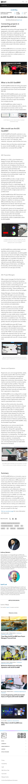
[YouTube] (24, 737)
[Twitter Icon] (10, 519)
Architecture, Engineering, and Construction (6, 13)
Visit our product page (7, 511)
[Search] (23, 2)
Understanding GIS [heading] (5, 746)
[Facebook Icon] (13, 519)
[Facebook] (19, 734)
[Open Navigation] (26, 2)
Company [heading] (3, 749)
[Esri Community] (19, 737)
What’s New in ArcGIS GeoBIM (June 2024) (11, 723)
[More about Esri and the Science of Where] (3, 736)
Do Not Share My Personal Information (10, 780)
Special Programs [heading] (5, 751)
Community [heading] (3, 743)
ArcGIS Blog (4, 5)
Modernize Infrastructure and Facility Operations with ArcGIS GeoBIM (11, 666)
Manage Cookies (5, 777)
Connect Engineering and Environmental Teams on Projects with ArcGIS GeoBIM (12, 695)
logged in (8, 607)
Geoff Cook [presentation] (9, 720)
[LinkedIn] (24, 734)
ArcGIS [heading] (2, 740)
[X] (22, 734)
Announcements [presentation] (16, 720)
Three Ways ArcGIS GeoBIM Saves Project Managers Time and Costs (13, 637)
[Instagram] (22, 737)
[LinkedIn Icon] (15, 519)
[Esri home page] (3, 2)
